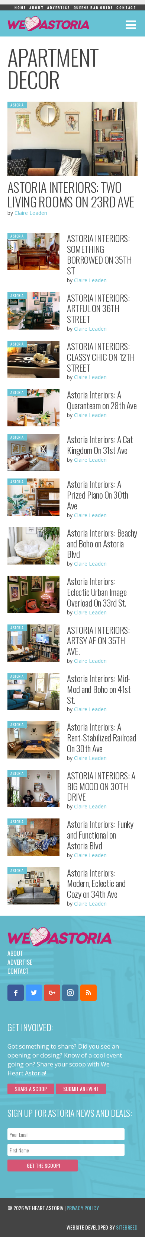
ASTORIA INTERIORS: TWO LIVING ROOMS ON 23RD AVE (70, 194)
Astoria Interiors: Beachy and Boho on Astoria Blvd (102, 543)
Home (20, 7)
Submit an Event (81, 1089)
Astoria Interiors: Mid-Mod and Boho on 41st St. (98, 688)
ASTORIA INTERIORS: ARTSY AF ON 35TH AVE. (98, 640)
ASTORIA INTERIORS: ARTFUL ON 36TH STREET (98, 308)
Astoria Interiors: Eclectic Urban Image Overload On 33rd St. (96, 591)
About (36, 7)
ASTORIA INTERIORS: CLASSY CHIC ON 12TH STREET (101, 356)
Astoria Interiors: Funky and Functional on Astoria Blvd (100, 834)
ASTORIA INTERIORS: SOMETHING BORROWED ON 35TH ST (99, 254)
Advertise (58, 7)
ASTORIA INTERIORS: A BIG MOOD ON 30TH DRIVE (101, 786)
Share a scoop (31, 1089)
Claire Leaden (30, 212)
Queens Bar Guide (93, 7)
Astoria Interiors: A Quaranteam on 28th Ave (101, 400)
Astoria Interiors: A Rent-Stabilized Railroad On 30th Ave (101, 737)
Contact (126, 7)
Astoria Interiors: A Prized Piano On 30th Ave (97, 494)
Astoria (17, 105)
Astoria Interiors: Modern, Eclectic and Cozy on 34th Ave (96, 883)
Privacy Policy (83, 1208)
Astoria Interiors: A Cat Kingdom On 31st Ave (100, 444)
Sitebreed (127, 1227)
